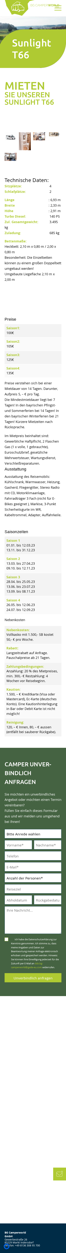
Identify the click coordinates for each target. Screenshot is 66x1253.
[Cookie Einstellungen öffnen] (7, 1248)
